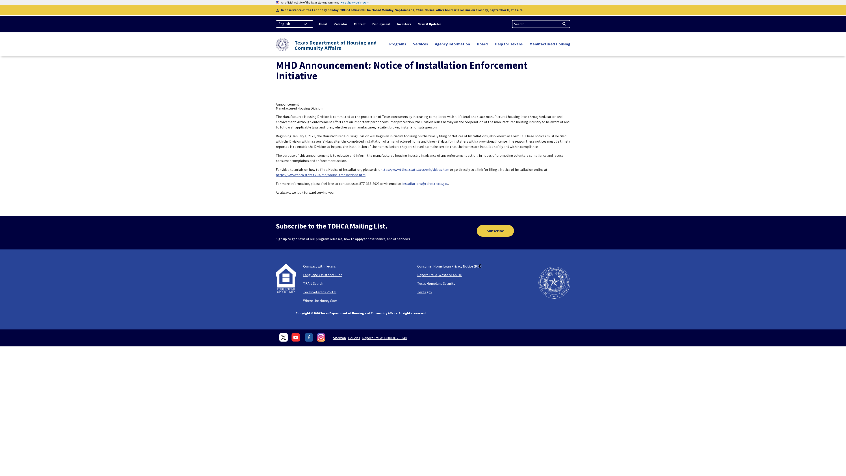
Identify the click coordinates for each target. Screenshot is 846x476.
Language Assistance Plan (322, 275)
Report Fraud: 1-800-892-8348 (384, 338)
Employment (381, 24)
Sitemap (339, 338)
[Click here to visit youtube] (296, 337)
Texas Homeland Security (436, 283)
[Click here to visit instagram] (321, 337)
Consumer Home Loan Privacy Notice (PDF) (449, 266)
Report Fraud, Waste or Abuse (439, 275)
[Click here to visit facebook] (309, 337)
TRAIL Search (313, 283)
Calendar (340, 24)
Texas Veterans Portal (319, 292)
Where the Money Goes (320, 300)
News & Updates (430, 24)
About (323, 24)
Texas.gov (424, 292)
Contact (360, 24)
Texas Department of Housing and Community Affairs (336, 45)
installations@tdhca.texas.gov (425, 183)
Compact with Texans (319, 266)
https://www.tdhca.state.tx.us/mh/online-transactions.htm (320, 175)
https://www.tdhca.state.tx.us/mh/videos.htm (414, 169)
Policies (354, 338)
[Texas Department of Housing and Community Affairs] (282, 45)
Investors (404, 24)
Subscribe (495, 230)
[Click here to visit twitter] (283, 337)
